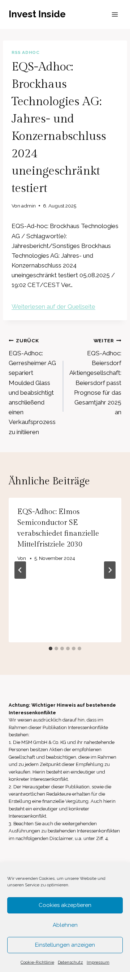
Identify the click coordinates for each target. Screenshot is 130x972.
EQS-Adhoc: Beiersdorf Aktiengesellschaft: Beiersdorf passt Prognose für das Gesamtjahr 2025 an (95, 377)
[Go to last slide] (20, 570)
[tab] (50, 648)
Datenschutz (70, 962)
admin (28, 206)
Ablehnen (65, 925)
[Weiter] (110, 570)
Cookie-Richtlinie (37, 962)
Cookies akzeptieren (65, 905)
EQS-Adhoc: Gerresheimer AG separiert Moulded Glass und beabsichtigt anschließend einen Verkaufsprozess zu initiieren (32, 386)
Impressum (98, 962)
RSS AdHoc (25, 52)
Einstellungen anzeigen (65, 945)
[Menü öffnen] (114, 14)
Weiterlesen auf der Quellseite (53, 306)
